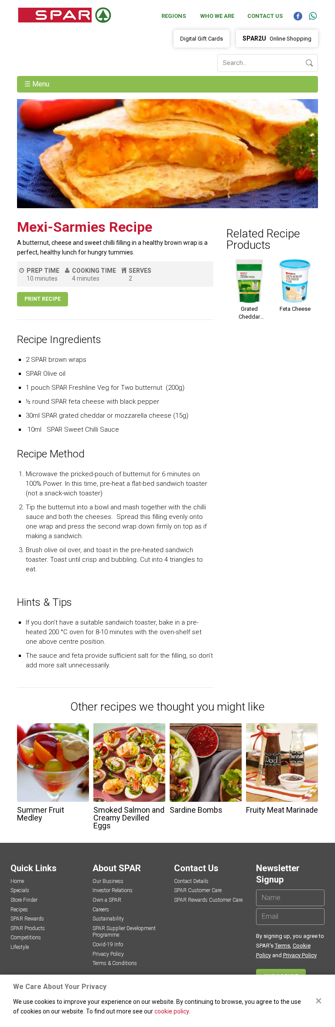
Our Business (107, 881)
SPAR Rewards (27, 919)
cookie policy (171, 1011)
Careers (100, 910)
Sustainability (108, 919)
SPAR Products (27, 928)
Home (17, 881)
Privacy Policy (108, 954)
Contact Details (191, 881)
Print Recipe (42, 299)
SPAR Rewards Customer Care (208, 900)
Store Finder (24, 900)
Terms (282, 945)
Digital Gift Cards (201, 38)
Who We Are (217, 16)
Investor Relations (112, 890)
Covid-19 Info (107, 944)
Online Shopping (277, 38)
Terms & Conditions (114, 963)
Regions (173, 16)
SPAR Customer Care (198, 890)
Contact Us (265, 16)
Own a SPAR (106, 900)
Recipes (19, 910)
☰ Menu (37, 84)
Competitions (25, 937)
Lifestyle (19, 947)
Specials (19, 890)
